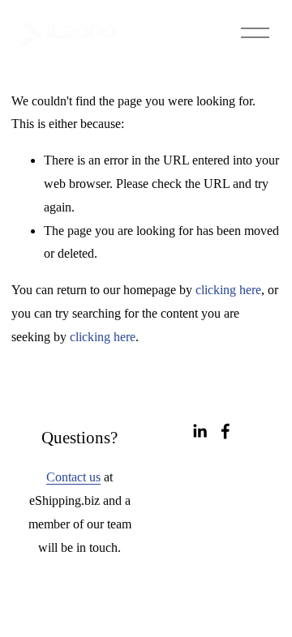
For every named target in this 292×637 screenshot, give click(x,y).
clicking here (228, 290)
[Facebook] (225, 431)
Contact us (73, 477)
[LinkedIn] (199, 431)
